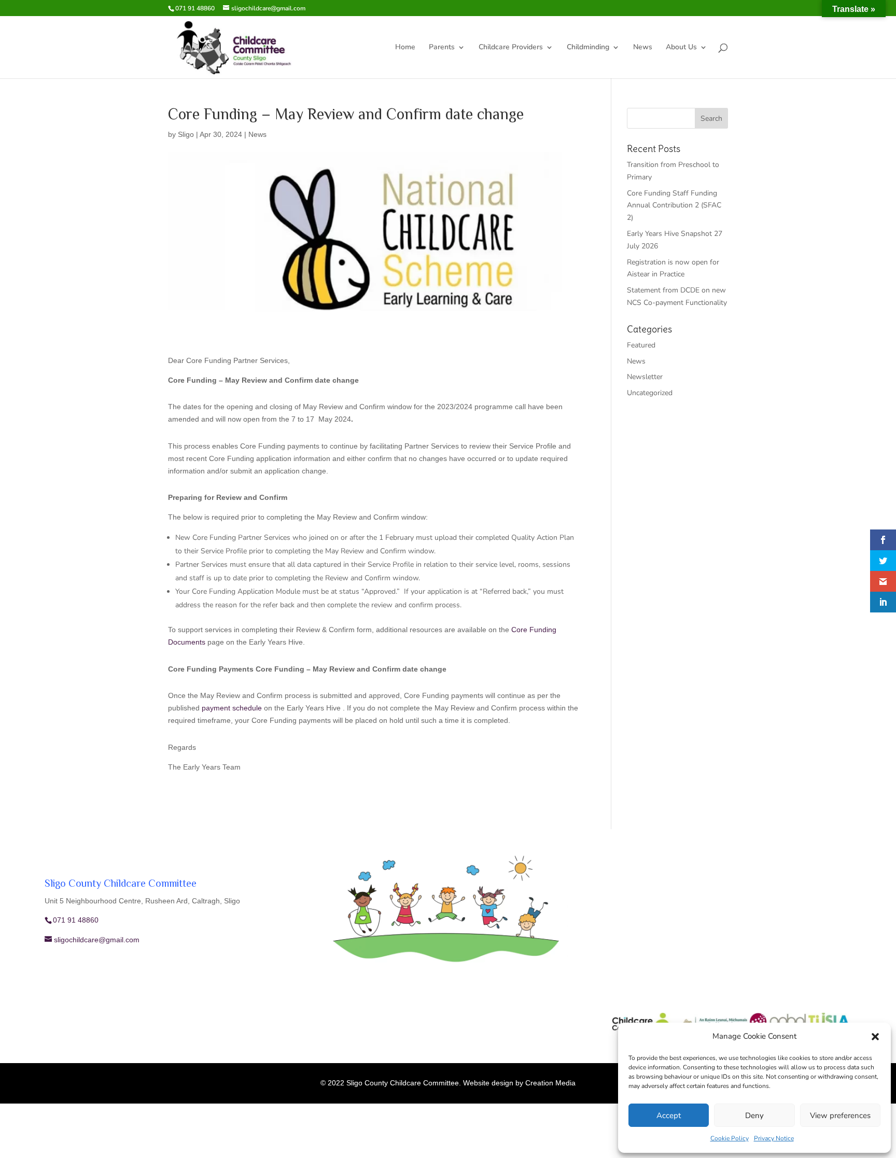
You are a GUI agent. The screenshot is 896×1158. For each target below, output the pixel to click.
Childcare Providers (511, 48)
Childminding (588, 48)
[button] (875, 1036)
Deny (754, 1115)
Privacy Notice (774, 1138)
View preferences (840, 1115)
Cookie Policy (729, 1138)
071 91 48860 (195, 8)
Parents (442, 48)
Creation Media (550, 1083)
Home (405, 48)
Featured (641, 345)
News (642, 48)
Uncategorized (650, 393)
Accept (668, 1115)
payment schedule (232, 708)
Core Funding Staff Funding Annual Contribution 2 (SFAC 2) (674, 205)
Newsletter (645, 377)
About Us (681, 48)
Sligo (186, 134)
